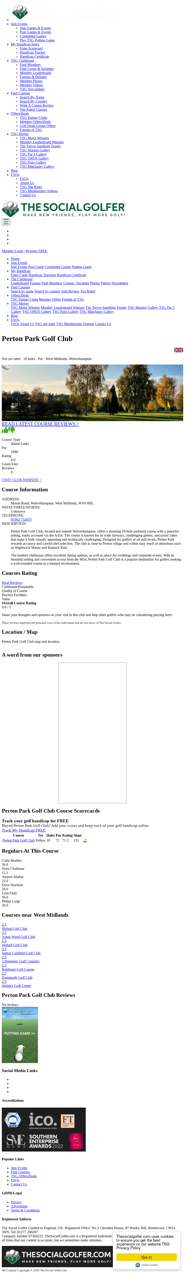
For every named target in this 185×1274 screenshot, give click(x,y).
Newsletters (119, 283)
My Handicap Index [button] (25, 44)
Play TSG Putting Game (37, 40)
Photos (95, 283)
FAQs (24, 179)
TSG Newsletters (32, 89)
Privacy (16, 1202)
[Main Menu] (6, 222)
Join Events (19, 267)
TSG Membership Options (39, 191)
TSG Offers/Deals (24, 1176)
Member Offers (50, 299)
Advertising (19, 1206)
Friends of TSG (31, 130)
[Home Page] (64, 216)
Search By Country (33, 101)
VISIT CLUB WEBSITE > (22, 480)
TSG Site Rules (31, 187)
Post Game (36, 267)
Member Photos (31, 81)
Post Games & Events (35, 32)
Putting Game (82, 267)
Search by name (22, 291)
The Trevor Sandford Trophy (40, 146)
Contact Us (28, 195)
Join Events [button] (19, 24)
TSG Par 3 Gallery (33, 154)
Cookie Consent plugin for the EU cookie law (146, 1264)
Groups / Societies (76, 283)
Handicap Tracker (32, 52)
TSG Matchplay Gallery (37, 166)
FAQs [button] (15, 175)
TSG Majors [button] (20, 134)
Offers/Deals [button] (20, 113)
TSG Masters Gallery (35, 150)
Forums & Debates (33, 77)
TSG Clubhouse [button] (22, 60)
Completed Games (33, 36)
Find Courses (20, 1172)
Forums (35, 283)
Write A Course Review (37, 105)
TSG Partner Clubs (33, 118)
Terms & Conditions (25, 1210)
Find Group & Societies (37, 69)
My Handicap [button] (20, 271)
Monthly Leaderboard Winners (42, 142)
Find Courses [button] (20, 93)
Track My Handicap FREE (24, 830)
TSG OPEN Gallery (34, 158)
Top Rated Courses (33, 109)
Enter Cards (19, 275)
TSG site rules (45, 324)
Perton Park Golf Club (18, 840)
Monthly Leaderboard (35, 73)
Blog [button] (14, 171)
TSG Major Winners (34, 138)
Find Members (30, 65)
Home (15, 259)
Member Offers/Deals (35, 122)
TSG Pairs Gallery (33, 162)
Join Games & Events (35, 28)
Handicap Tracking (42, 275)
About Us (27, 183)
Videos (106, 283)
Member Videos (31, 85)
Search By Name (32, 97)
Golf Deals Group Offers (38, 126)
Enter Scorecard (31, 48)
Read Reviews (12, 583)
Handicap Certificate (34, 56)
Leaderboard (20, 283)
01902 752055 (21, 519)
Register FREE (36, 251)
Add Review (70, 291)
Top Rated (87, 291)
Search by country (47, 291)
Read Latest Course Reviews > (40, 423)
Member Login (12, 251)
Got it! (146, 1257)
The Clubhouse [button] (22, 279)
